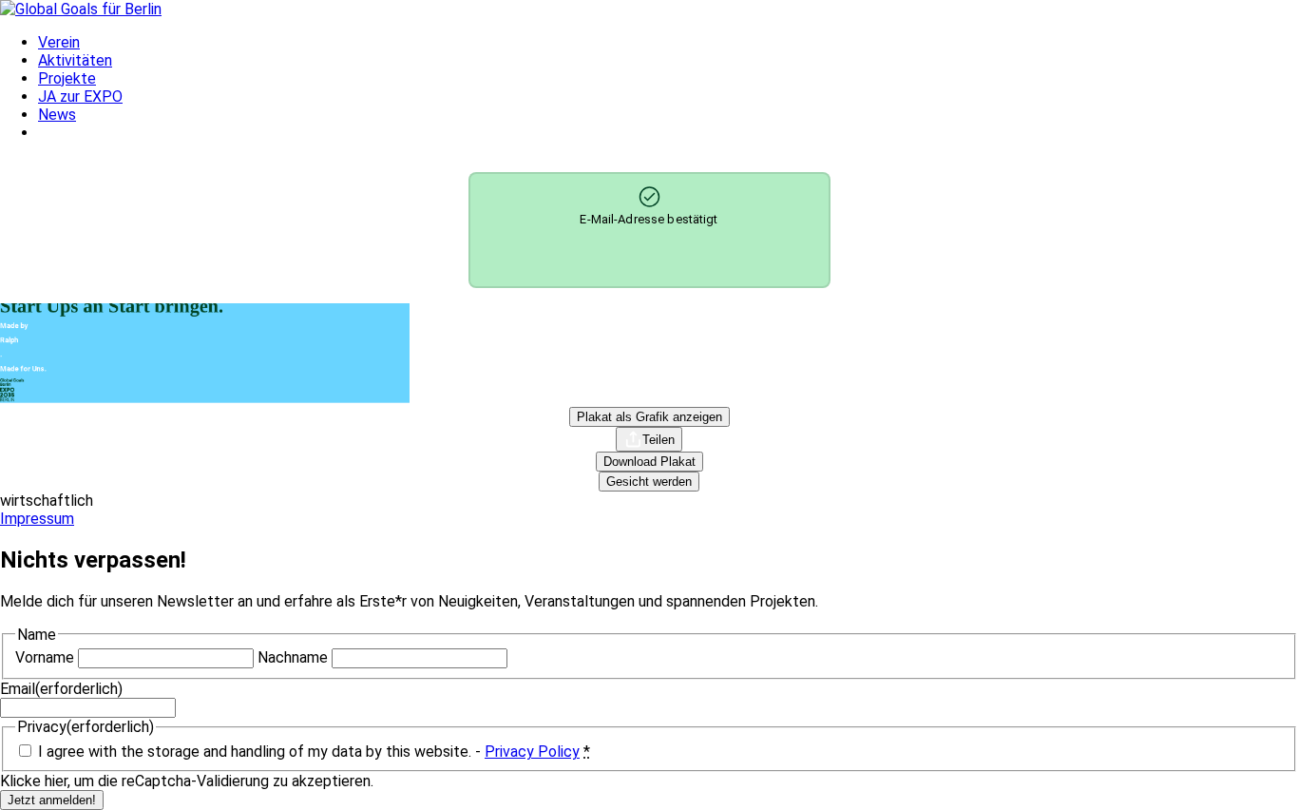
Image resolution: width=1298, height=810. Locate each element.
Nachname (293, 657)
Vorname (44, 657)
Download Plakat (649, 461)
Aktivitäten (75, 60)
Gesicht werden (649, 481)
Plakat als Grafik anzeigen (649, 417)
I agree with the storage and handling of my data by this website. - (314, 751)
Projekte (67, 78)
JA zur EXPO (80, 96)
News (57, 115)
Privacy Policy (532, 751)
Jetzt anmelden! (52, 800)
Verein (59, 42)
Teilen (658, 440)
